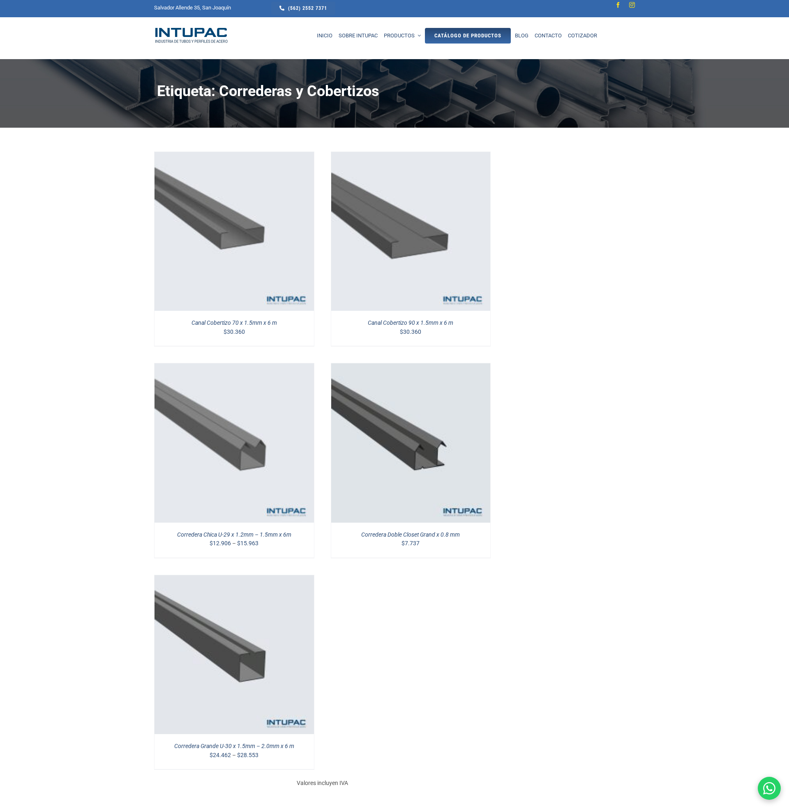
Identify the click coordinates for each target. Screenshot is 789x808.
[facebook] (618, 5)
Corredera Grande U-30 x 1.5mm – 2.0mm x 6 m (234, 746)
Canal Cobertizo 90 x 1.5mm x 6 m (410, 322)
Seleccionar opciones (216, 233)
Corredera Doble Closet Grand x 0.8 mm (410, 534)
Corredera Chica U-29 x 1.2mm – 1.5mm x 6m (234, 534)
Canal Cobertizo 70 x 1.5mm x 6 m (234, 322)
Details (273, 233)
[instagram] (632, 5)
